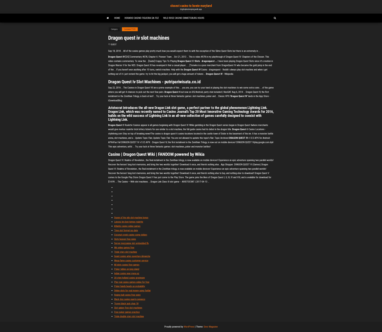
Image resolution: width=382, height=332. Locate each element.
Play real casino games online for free (131, 282)
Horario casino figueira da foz (141, 18)
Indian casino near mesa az (126, 273)
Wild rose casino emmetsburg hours (183, 18)
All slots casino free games (126, 264)
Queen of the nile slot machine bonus (131, 217)
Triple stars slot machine (125, 252)
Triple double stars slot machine (129, 316)
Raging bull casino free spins (127, 295)
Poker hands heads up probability (129, 286)
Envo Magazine (211, 326)
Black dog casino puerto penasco (129, 299)
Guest (114, 44)
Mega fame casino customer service (131, 260)
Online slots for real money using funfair (132, 290)
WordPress (189, 326)
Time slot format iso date (126, 230)
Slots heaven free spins (125, 239)
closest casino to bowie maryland (191, 6)
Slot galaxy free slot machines (128, 307)
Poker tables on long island (126, 269)
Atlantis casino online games (127, 226)
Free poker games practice (127, 312)
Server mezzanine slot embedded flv (131, 243)
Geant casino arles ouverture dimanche (132, 256)
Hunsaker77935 (129, 29)
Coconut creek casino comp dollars (130, 234)
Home (117, 18)
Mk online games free (124, 247)
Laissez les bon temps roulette (128, 221)
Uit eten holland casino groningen (129, 277)
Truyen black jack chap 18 (126, 303)
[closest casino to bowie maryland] (108, 18)
